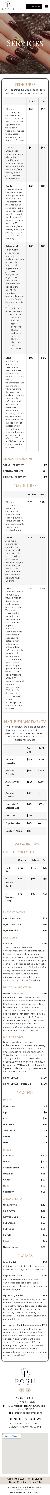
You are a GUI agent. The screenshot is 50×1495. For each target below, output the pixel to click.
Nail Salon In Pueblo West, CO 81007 (25, 1492)
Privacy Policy (35, 1482)
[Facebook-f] (21, 1390)
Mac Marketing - (20, 1482)
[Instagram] (28, 1390)
